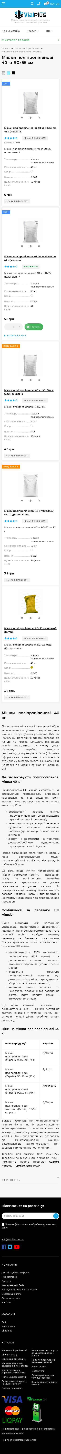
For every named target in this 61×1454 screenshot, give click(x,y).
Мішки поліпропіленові (27, 48)
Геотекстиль (38, 1371)
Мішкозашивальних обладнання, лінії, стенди (15, 1364)
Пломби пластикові (12, 1388)
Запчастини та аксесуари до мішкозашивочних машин (45, 1353)
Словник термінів (11, 1298)
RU (52, 3)
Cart (4, 1322)
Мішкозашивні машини (14, 1359)
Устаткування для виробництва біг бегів (13, 1371)
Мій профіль (8, 1326)
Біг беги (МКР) (9, 1354)
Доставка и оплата (12, 1294)
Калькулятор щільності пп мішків (19, 1289)
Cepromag (30, 1440)
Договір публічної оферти (15, 1272)
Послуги (6, 1281)
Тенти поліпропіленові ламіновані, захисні (43, 1361)
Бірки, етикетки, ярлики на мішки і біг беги (14, 1382)
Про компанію (9, 1277)
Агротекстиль (39, 1366)
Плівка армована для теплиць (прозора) (43, 1376)
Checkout (7, 1330)
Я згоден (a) (29, 1226)
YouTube (6, 1302)
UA (57, 3)
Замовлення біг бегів (13, 1285)
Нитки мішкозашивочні (14, 1377)
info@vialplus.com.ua (13, 1239)
